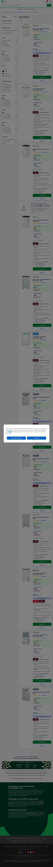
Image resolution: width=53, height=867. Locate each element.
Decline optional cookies (16, 438)
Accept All (36, 438)
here (10, 431)
